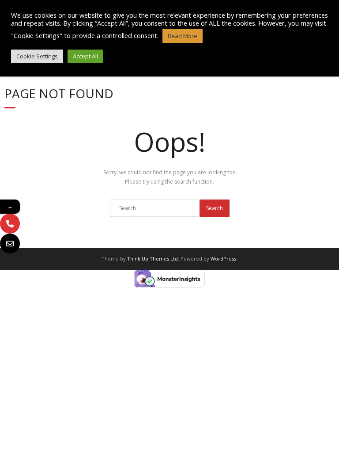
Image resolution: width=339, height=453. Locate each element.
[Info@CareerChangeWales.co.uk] (10, 243)
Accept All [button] (85, 56)
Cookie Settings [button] (37, 56)
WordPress (223, 258)
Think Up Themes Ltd (152, 258)
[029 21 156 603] (10, 224)
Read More (182, 36)
